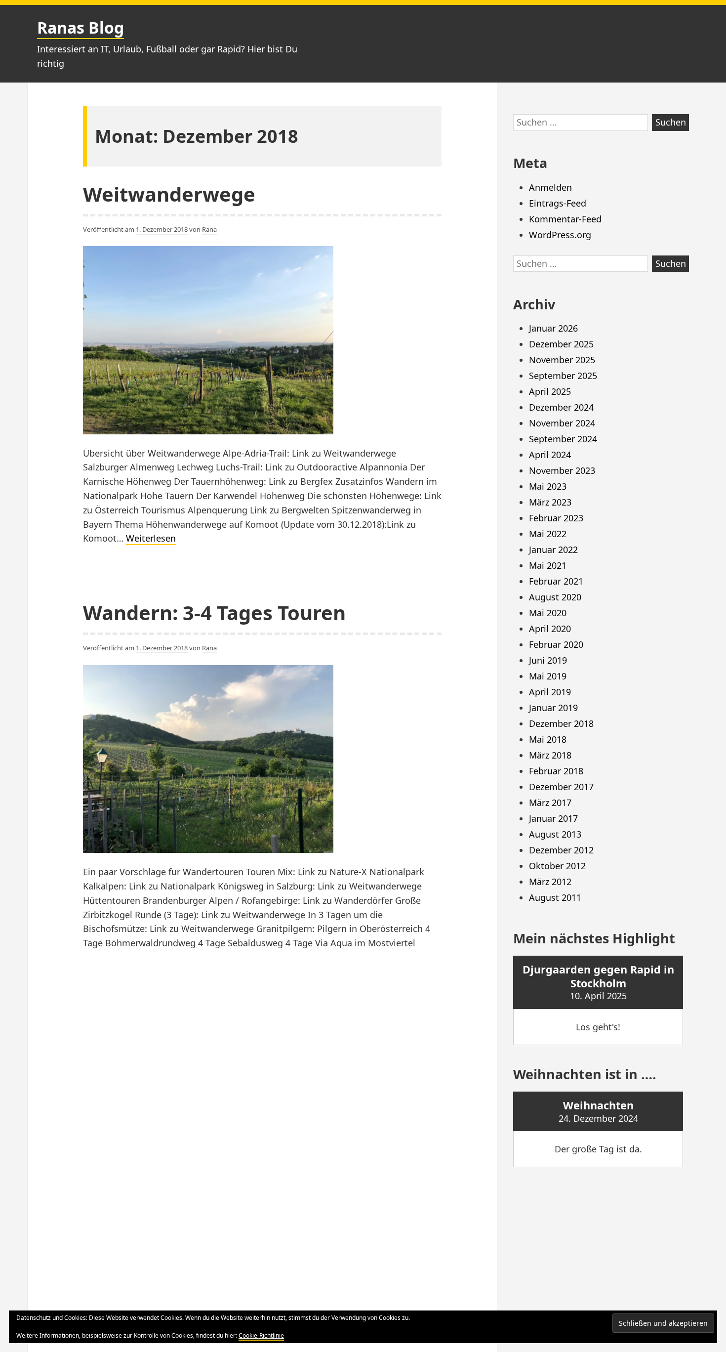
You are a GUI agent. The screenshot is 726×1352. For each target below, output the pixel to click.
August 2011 (555, 897)
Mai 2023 (547, 486)
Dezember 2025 (561, 344)
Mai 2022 (547, 534)
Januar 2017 (553, 818)
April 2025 (550, 391)
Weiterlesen (151, 538)
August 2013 (555, 834)
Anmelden (550, 187)
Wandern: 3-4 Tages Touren (214, 612)
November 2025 (562, 360)
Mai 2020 (547, 613)
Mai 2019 (547, 676)
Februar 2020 (556, 644)
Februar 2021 (556, 581)
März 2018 (550, 755)
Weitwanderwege (169, 194)
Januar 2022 (553, 549)
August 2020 (555, 597)
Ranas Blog (80, 27)
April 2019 (550, 692)
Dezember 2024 (561, 407)
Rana (209, 229)
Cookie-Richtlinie (261, 1335)
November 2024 (562, 423)
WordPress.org (560, 235)
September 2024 (563, 439)
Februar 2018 (556, 771)
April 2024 (550, 455)
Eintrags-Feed (557, 203)
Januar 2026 (553, 328)
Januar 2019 (553, 708)
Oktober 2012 (557, 866)
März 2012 (550, 881)
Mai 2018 (547, 739)
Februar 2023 (556, 518)
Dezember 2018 (561, 723)
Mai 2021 (547, 565)
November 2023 (562, 470)
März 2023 (550, 502)
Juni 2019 (548, 660)
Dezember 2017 (561, 787)
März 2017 (550, 802)
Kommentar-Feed (565, 219)
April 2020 (550, 628)
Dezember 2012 (561, 850)
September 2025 (563, 375)
